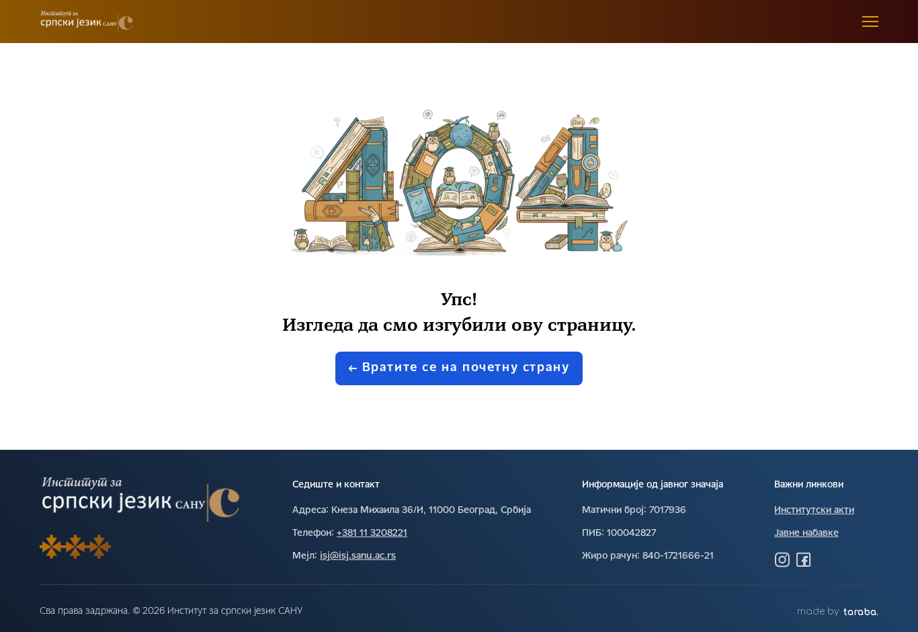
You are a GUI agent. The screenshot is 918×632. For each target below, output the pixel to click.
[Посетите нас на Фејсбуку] (804, 559)
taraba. (860, 612)
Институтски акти (814, 510)
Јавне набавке (806, 533)
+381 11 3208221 (372, 533)
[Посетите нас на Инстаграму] (782, 559)
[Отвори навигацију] (870, 21)
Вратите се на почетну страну (466, 368)
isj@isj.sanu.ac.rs (358, 556)
